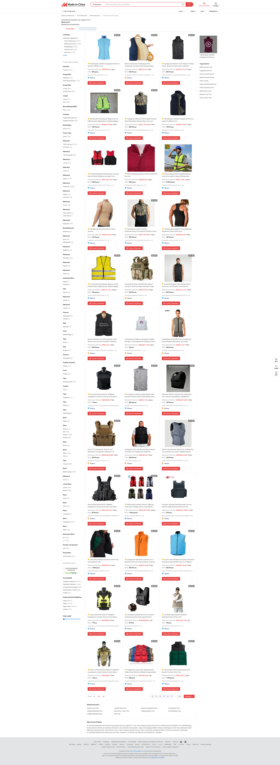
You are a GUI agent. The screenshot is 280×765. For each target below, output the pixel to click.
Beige (66, 421)
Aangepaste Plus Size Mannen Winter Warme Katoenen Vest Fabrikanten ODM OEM (140, 450)
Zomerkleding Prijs (174, 711)
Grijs (66, 506)
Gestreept (68, 358)
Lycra (66, 171)
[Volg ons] (185, 742)
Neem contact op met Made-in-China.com (150, 742)
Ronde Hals (69, 91)
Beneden (68, 258)
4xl (66, 548)
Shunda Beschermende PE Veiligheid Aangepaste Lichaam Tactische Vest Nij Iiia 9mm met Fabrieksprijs (102, 505)
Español (114, 744)
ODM (67, 601)
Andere (67, 593)
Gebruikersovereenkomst (118, 742)
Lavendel (67, 514)
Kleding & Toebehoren (70, 38)
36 (99, 696)
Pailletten (68, 397)
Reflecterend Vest (72, 44)
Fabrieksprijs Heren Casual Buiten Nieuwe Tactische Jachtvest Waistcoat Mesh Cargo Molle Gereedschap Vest (139, 285)
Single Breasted (70, 121)
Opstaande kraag (71, 81)
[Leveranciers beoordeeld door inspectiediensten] (72, 569)
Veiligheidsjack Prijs (147, 711)
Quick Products (120, 747)
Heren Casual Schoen (207, 74)
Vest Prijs (117, 714)
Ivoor (66, 480)
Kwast (66, 405)
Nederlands (167, 744)
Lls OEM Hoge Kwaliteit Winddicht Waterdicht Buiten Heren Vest (174, 616)
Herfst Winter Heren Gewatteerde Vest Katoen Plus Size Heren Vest (176, 671)
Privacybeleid (132, 742)
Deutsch (122, 744)
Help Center (97, 742)
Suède (66, 300)
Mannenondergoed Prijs (149, 708)
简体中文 (86, 744)
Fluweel (66, 284)
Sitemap (167, 742)
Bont (66, 239)
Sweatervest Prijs (93, 708)
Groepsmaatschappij (72, 587)
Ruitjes (67, 350)
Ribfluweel (68, 242)
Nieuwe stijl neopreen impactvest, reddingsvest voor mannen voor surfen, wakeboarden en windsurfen (177, 450)
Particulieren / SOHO (71, 590)
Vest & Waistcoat (72, 41)
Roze (66, 498)
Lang (67, 99)
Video (118, 35)
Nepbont (67, 250)
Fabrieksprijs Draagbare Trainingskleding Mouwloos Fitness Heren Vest (177, 230)
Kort (66, 102)
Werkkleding (70, 47)
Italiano (137, 744)
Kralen (67, 374)
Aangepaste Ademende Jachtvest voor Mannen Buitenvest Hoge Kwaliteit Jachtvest (140, 561)
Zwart (67, 435)
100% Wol (68, 216)
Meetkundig (68, 334)
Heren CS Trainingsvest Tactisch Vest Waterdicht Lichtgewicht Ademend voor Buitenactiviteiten (101, 450)
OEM (67, 603)
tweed (66, 308)
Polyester (68, 186)
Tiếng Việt (195, 744)
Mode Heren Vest (205, 91)
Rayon (67, 194)
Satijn (66, 282)
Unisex (67, 70)
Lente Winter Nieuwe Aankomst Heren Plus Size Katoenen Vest (103, 561)
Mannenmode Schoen (207, 77)
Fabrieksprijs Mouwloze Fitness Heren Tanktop (101, 230)
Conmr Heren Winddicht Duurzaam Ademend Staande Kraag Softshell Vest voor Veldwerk (178, 561)
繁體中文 (93, 744)
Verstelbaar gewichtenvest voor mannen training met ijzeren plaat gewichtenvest (139, 616)
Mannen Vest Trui (205, 94)
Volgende (188, 696)
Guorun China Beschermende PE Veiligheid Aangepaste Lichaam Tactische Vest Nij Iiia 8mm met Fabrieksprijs (103, 671)
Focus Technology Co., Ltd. (137, 751)
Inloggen (216, 6)
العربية (160, 744)
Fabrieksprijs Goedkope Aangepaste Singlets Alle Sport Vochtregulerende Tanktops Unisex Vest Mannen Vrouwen (140, 340)
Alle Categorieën (69, 11)
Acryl (66, 205)
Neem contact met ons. (73, 619)
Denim (66, 266)
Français (107, 744)
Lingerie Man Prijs (120, 708)
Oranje (67, 464)
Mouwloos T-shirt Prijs (121, 711)
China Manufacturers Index (136, 747)
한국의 (154, 744)
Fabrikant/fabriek (72, 584)
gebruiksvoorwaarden (158, 757)
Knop (67, 128)
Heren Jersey (204, 81)
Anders (67, 609)
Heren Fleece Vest (206, 98)
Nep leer (67, 231)
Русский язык (146, 744)
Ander (65, 55)
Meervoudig (69, 472)
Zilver (67, 453)
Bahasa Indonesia (206, 744)
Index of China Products (153, 747)
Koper (181, 11)
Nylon (67, 179)
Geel (66, 429)
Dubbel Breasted (70, 118)
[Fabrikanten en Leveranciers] (73, 4)
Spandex (68, 224)
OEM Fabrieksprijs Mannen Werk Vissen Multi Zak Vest (141, 175)
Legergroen (69, 522)
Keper (66, 292)
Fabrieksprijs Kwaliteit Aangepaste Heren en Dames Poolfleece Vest (104, 65)
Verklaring (106, 742)
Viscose (67, 197)
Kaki (66, 530)
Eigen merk (69, 606)
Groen (67, 487)
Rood (67, 437)
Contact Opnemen (98, 83)
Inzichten (175, 742)
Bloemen (67, 327)
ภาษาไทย (181, 744)
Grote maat (69, 556)
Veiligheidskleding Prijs (94, 711)
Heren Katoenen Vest (207, 87)
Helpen (192, 11)
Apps (202, 11)
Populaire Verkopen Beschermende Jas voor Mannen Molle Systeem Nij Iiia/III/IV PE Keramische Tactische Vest (177, 505)
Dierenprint (68, 316)
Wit (66, 432)
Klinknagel (67, 413)
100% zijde (68, 213)
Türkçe (188, 744)
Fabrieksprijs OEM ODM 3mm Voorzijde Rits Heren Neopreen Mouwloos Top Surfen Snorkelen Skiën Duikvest (176, 340)
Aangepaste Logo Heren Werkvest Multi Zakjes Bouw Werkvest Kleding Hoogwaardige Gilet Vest (140, 671)
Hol (65, 390)
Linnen (67, 163)
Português (130, 744)
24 (94, 696)
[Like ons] (181, 742)
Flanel (66, 274)
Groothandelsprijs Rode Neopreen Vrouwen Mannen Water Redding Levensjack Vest (103, 175)
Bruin (66, 445)
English (79, 744)
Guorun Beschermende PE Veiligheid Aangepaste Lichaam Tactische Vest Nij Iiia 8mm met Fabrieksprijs (102, 616)
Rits (67, 110)
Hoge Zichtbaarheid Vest (208, 84)
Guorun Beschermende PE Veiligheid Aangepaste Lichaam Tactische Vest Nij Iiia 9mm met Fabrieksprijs (102, 395)
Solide (67, 366)
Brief (65, 342)
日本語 (101, 744)
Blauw (67, 490)
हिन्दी (175, 744)
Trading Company (72, 581)
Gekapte (68, 78)
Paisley (66, 319)
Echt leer (67, 147)
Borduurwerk (69, 382)
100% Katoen (70, 144)
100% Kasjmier (69, 155)
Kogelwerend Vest (206, 71)
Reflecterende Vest (206, 67)
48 (103, 696)
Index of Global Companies (170, 747)
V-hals (67, 88)
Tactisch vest (70, 49)
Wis (65, 456)
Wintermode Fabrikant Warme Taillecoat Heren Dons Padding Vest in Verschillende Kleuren (139, 505)
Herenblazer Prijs (174, 708)
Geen (67, 136)
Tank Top (69, 52)
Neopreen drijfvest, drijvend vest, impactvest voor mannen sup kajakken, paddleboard (177, 395)
